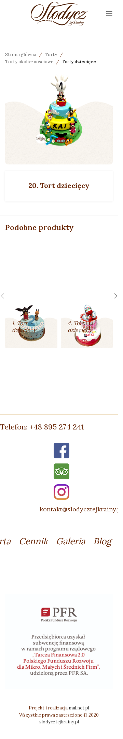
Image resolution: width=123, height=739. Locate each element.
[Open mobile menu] (109, 13)
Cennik (33, 541)
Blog (102, 541)
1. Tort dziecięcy (24, 326)
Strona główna (20, 54)
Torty (51, 54)
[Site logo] (59, 13)
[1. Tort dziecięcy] (31, 294)
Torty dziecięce (79, 62)
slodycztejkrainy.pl (59, 722)
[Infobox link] (61, 426)
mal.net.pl (79, 708)
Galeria (70, 541)
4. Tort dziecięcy (80, 326)
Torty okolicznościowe (29, 62)
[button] (115, 296)
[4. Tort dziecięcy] (87, 294)
